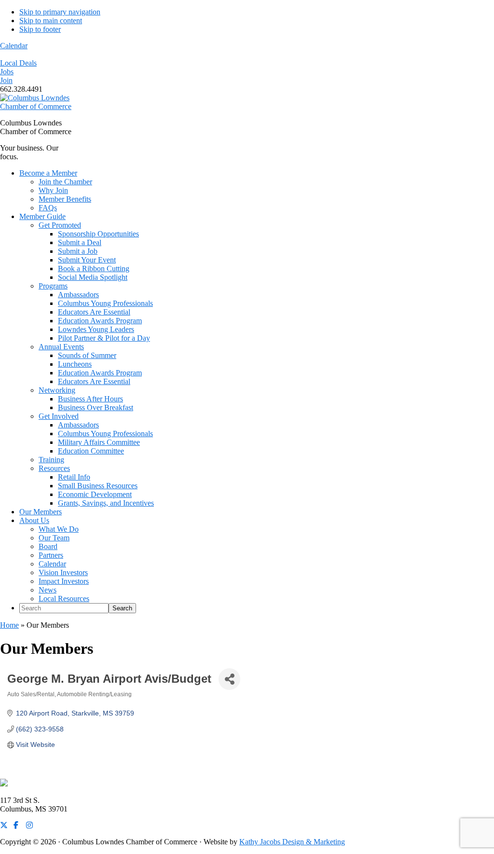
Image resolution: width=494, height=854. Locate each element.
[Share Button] (229, 679)
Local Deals (18, 63)
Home (9, 625)
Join (6, 80)
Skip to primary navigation (59, 12)
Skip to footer (40, 29)
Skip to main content (50, 20)
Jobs (7, 72)
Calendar (13, 45)
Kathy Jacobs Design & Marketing (292, 842)
